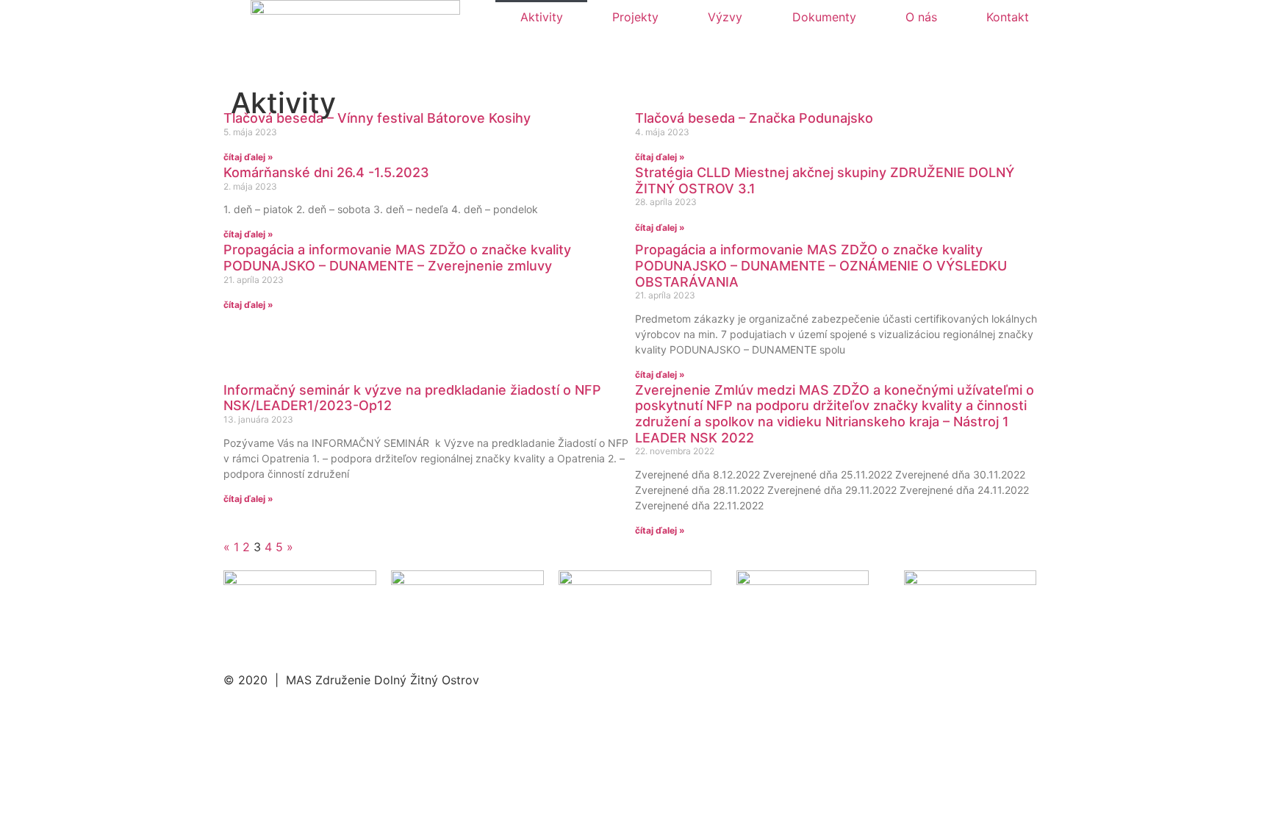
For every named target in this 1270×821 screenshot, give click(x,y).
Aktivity (541, 17)
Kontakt (1007, 17)
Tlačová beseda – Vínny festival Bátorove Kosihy (377, 118)
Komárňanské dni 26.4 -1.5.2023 (326, 172)
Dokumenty (824, 17)
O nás (921, 17)
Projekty (635, 17)
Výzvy (725, 17)
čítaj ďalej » (248, 156)
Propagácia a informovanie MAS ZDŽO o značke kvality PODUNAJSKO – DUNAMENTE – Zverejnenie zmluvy (397, 257)
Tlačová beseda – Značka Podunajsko (754, 118)
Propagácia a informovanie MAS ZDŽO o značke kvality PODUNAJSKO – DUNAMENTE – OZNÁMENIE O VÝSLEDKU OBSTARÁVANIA (821, 265)
